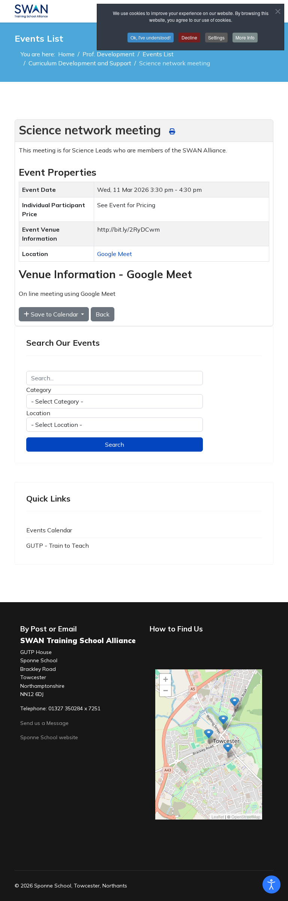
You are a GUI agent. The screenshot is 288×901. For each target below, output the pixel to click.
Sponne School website (49, 737)
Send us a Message (44, 723)
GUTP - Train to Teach (57, 545)
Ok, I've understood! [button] (150, 37)
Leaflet (218, 817)
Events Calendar (49, 530)
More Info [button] (245, 37)
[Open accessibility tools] (271, 884)
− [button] (165, 690)
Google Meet (114, 254)
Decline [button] (189, 37)
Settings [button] (216, 37)
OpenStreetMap (245, 817)
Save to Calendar (54, 314)
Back (103, 314)
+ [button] (165, 679)
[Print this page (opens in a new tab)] (172, 131)
